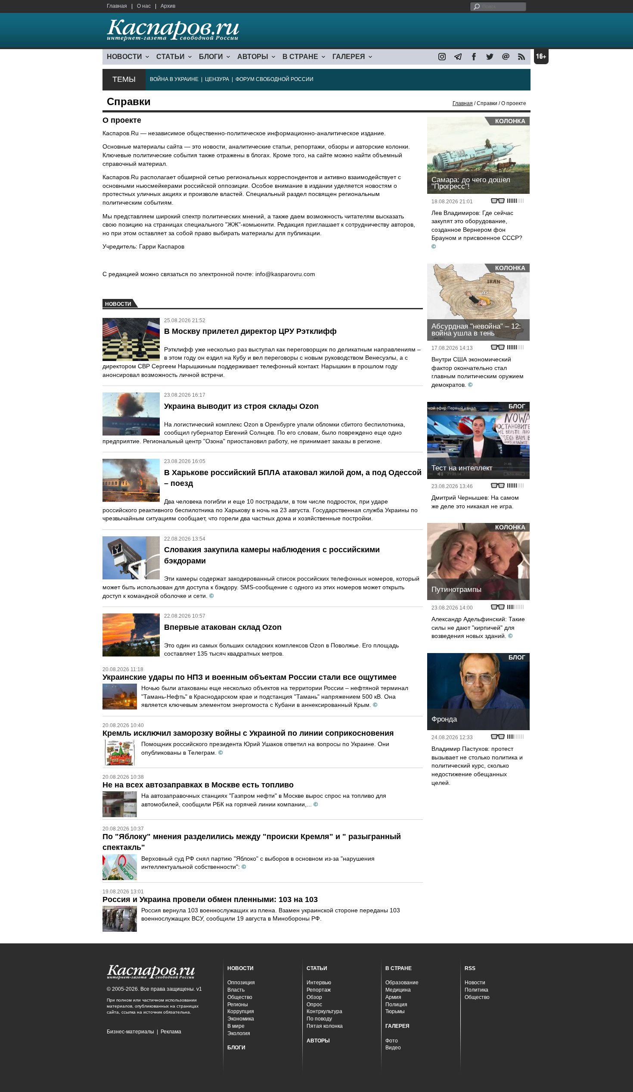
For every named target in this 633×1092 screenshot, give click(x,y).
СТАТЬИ (170, 56)
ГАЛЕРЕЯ (348, 56)
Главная (117, 6)
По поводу (319, 1019)
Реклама (171, 1032)
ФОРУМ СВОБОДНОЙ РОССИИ (274, 79)
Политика (476, 990)
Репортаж (319, 990)
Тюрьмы (395, 1011)
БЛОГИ (211, 56)
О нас (144, 6)
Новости (475, 983)
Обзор (314, 997)
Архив (168, 6)
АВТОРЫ (252, 56)
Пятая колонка (325, 1026)
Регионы (237, 1005)
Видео (393, 1048)
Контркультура (324, 1011)
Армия (393, 997)
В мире (236, 1026)
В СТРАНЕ (300, 56)
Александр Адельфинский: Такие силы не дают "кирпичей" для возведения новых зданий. (478, 627)
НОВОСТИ (124, 56)
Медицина (398, 990)
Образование (402, 983)
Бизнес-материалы (130, 1032)
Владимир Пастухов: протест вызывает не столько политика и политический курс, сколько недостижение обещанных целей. (477, 765)
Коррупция (240, 1011)
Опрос (314, 1005)
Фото (391, 1041)
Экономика (240, 1019)
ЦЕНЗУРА (217, 79)
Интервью (319, 983)
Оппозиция (241, 983)
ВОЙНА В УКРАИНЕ (174, 79)
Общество (239, 997)
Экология (238, 1033)
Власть (236, 990)
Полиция (396, 1005)
